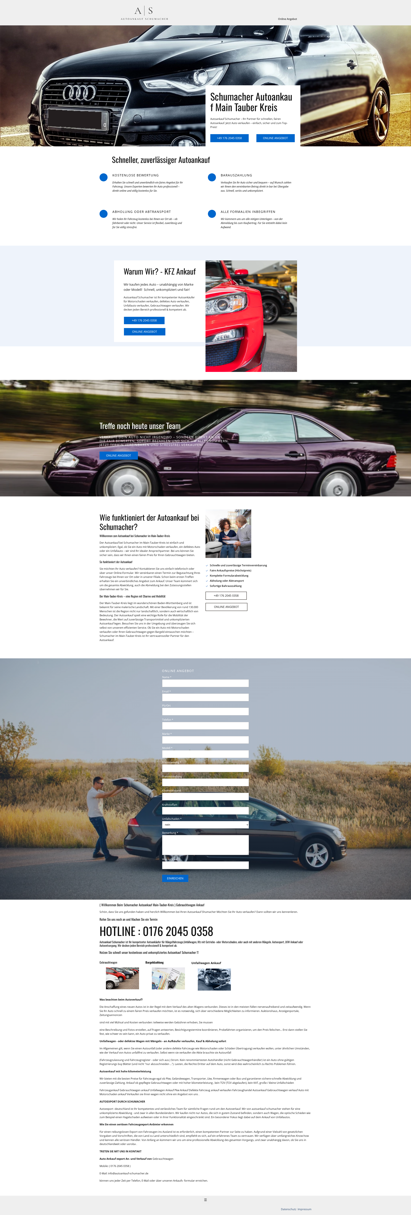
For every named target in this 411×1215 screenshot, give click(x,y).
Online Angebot (287, 19)
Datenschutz (289, 1209)
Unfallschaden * (172, 819)
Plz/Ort (166, 705)
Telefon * (167, 719)
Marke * (167, 734)
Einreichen (175, 878)
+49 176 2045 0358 (229, 138)
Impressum (304, 1209)
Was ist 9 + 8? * (171, 859)
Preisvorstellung (172, 776)
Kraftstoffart (169, 804)
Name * (166, 677)
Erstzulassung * (171, 762)
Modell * (167, 748)
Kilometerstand (171, 790)
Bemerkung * (170, 833)
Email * (166, 691)
